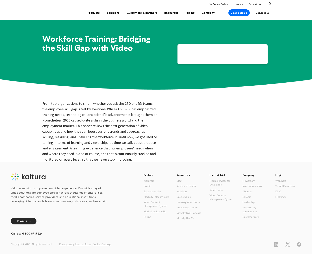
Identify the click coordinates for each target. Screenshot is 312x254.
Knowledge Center (187, 207)
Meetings (280, 196)
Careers (246, 196)
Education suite (152, 191)
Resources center (186, 186)
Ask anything (255, 4)
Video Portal (216, 190)
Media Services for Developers (219, 182)
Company (208, 12)
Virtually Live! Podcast (189, 213)
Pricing (190, 12)
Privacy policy (66, 244)
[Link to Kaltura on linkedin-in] (276, 244)
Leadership (248, 202)
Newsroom (248, 180)
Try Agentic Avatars (218, 4)
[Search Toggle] (270, 3)
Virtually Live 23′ (185, 218)
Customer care (250, 216)
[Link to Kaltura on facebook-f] (299, 244)
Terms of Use (83, 244)
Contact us (262, 12)
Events (147, 186)
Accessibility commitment (249, 209)
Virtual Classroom (285, 186)
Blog (179, 180)
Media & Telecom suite (156, 196)
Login (238, 4)
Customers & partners (142, 12)
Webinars (149, 180)
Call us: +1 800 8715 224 (27, 233)
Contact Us (24, 221)
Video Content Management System (155, 204)
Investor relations (252, 186)
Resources (171, 12)
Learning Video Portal (188, 202)
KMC (278, 191)
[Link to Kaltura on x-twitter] (287, 244)
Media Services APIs (155, 211)
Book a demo (239, 12)
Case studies (184, 196)
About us (247, 191)
